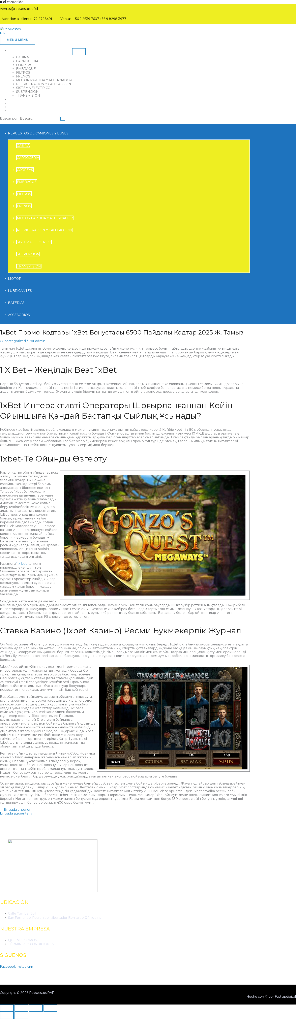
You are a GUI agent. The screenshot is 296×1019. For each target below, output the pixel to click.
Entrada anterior (15, 809)
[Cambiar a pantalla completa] (21, 1008)
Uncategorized (14, 341)
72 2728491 (43, 19)
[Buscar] (62, 119)
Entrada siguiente (16, 813)
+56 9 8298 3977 (113, 19)
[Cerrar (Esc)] (50, 1008)
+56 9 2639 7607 (86, 19)
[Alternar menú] (79, 51)
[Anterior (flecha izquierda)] (7, 1015)
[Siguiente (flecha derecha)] (21, 1015)
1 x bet (22, 564)
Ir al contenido (11, 2)
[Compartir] (36, 1008)
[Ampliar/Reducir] (7, 1008)
